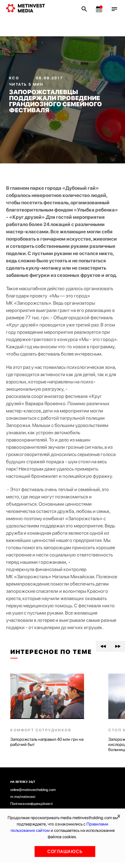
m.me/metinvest (22, 797)
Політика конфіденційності (31, 804)
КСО (15, 78)
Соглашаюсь (65, 851)
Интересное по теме (51, 651)
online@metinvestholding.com (33, 790)
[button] (103, 646)
